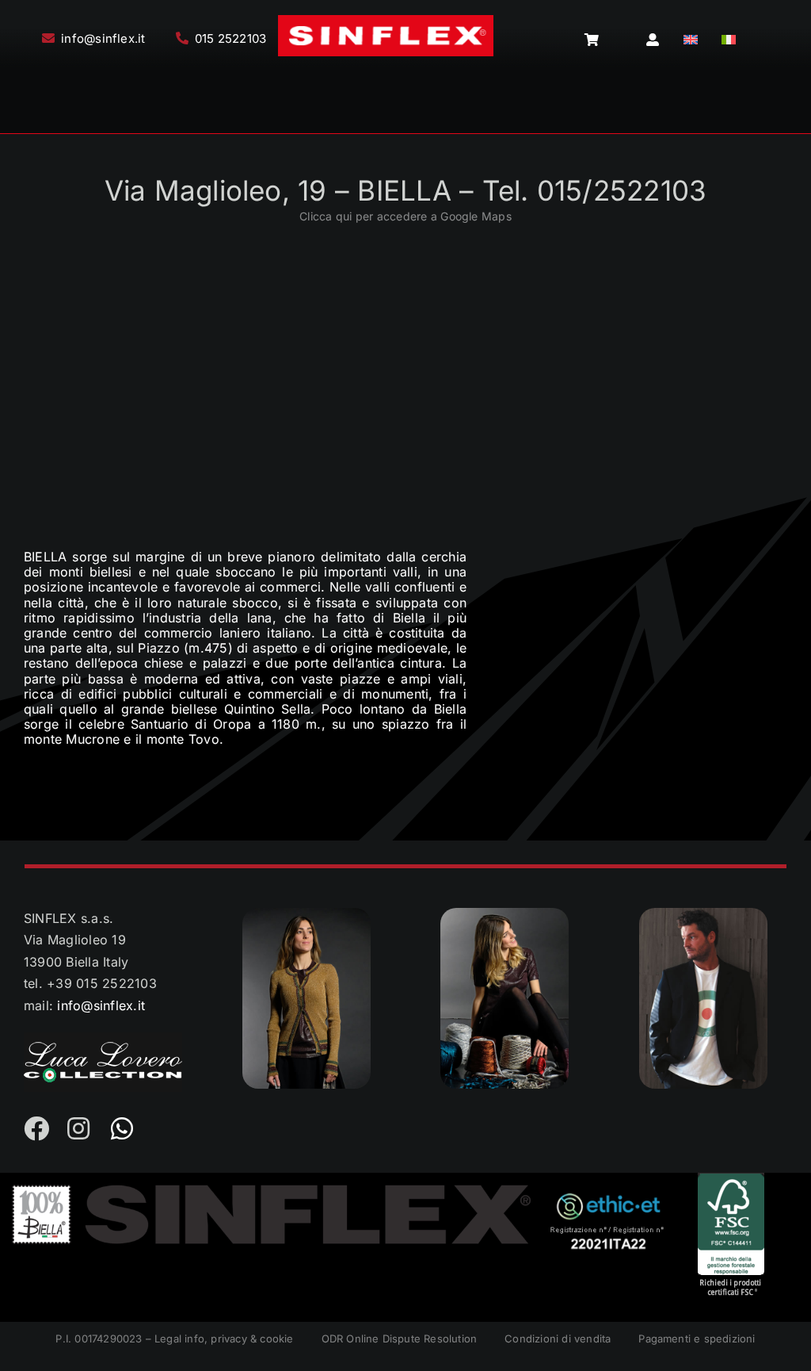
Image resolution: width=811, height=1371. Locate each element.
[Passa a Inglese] (690, 40)
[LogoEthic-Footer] (607, 1197)
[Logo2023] (385, 21)
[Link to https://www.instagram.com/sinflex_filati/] (79, 1128)
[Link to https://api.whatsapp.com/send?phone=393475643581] (123, 1128)
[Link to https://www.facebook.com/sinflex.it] (36, 1128)
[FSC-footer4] (731, 1179)
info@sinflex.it (101, 1005)
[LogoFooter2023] (272, 1188)
